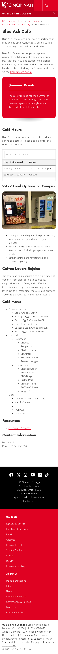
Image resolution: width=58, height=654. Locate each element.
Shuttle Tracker (14, 550)
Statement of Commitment (34, 635)
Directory (11, 607)
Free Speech (22, 642)
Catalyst (10, 539)
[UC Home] (17, 5)
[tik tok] (47, 475)
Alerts (5, 631)
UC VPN (10, 560)
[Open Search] (46, 5)
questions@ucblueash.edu (29, 497)
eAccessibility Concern (30, 638)
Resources (33, 21)
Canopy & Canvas (15, 523)
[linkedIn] (40, 475)
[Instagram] (25, 475)
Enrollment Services (17, 529)
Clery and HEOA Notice (22, 631)
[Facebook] (11, 475)
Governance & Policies (18, 601)
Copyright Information (42, 642)
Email (9, 534)
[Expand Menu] (54, 14)
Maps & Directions (16, 580)
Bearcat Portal (14, 544)
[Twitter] (19, 475)
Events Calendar (15, 612)
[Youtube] (32, 475)
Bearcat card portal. (21, 71)
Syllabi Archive (9, 638)
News (9, 591)
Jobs (8, 585)
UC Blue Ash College (12, 21)
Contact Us (29, 500)
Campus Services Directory (16, 24)
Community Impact (16, 596)
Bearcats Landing (15, 566)
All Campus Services (20, 427)
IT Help (9, 555)
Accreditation (9, 645)
